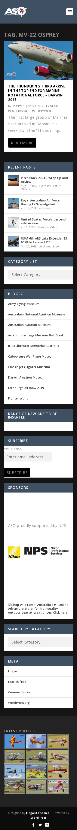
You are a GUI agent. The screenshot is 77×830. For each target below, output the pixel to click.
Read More (22, 142)
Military (12, 110)
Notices (22, 110)
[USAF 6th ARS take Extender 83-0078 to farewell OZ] (13, 241)
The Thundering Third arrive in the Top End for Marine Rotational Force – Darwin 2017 (36, 93)
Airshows (44, 208)
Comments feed (20, 692)
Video (53, 227)
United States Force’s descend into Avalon (43, 221)
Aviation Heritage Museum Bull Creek (36, 335)
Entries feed (17, 682)
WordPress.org (19, 703)
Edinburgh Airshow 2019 (26, 388)
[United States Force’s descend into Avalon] (13, 222)
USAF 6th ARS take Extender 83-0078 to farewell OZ (44, 240)
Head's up (52, 106)
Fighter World (18, 398)
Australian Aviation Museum (29, 325)
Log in (12, 671)
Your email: (14, 448)
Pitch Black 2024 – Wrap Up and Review (44, 180)
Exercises (44, 186)
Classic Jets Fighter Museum (29, 367)
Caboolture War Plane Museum (31, 356)
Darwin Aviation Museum (27, 377)
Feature (56, 186)
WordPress (38, 818)
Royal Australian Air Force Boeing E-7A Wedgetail (40, 202)
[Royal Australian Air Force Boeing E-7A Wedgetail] (13, 203)
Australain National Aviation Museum (36, 314)
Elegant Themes (37, 813)
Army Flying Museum (23, 304)
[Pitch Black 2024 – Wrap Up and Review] (13, 180)
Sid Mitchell (18, 106)
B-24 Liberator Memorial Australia (33, 346)
